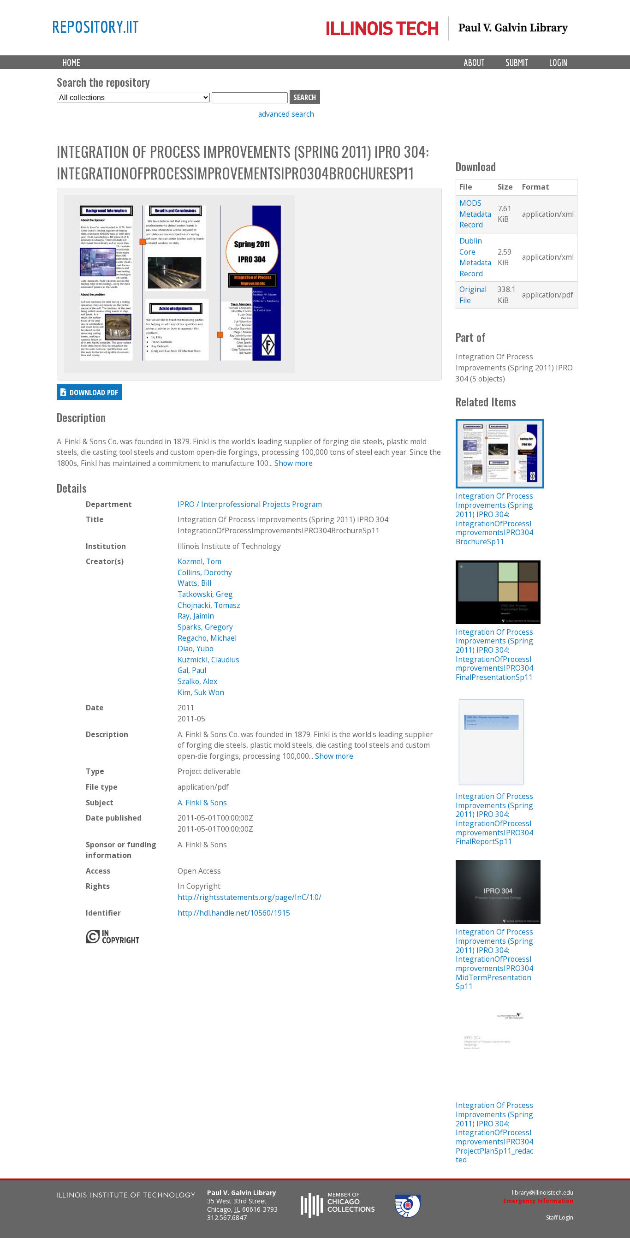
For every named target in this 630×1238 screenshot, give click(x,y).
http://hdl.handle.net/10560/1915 (234, 913)
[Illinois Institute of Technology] (126, 1196)
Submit (517, 62)
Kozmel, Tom (199, 561)
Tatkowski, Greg (205, 594)
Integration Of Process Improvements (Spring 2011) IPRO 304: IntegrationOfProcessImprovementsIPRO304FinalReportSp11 (494, 818)
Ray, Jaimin (196, 616)
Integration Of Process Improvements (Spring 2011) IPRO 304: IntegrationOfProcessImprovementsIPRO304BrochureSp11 (494, 518)
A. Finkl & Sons (202, 803)
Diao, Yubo (196, 648)
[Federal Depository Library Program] (408, 1215)
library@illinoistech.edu (542, 1192)
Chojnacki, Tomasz (209, 605)
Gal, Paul (192, 670)
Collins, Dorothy (205, 572)
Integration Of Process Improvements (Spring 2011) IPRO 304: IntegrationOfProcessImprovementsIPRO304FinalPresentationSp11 (494, 654)
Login (558, 62)
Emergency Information (538, 1201)
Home (71, 62)
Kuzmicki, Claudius (208, 660)
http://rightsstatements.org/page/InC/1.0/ (249, 897)
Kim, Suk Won (201, 692)
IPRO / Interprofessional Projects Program (250, 504)
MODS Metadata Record (475, 214)
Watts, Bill (194, 583)
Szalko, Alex (197, 681)
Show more (293, 463)
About (474, 62)
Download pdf (94, 392)
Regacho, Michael (207, 638)
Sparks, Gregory (205, 627)
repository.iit (95, 26)
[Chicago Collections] (337, 1215)
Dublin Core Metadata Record (475, 257)
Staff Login (559, 1217)
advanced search (286, 114)
